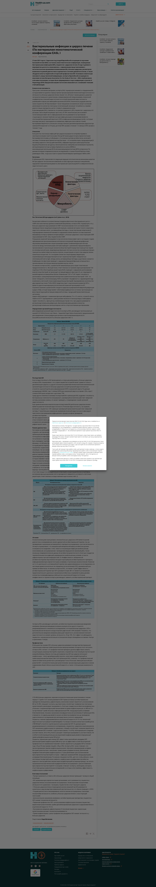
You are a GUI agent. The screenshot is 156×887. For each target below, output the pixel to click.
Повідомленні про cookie (66, 452)
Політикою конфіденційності (73, 423)
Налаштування (87, 465)
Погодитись (68, 465)
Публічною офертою (58, 423)
